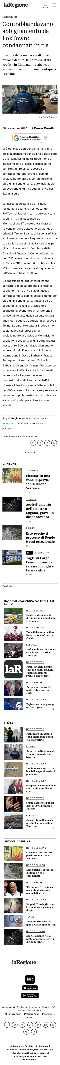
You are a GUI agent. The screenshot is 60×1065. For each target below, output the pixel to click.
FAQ (53, 1007)
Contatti (45, 1007)
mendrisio (33, 436)
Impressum (34, 1007)
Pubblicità (20, 1010)
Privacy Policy (14, 1014)
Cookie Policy (32, 1014)
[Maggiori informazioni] (46, 138)
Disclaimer (22, 1007)
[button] (7, 1025)
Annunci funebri (34, 1010)
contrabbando (9, 436)
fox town (22, 436)
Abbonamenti (8, 1007)
